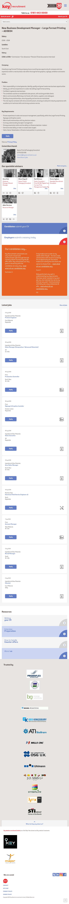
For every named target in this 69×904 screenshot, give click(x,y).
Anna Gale (6, 179)
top (65, 900)
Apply (7, 136)
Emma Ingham (54, 179)
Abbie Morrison (7, 205)
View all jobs (63, 305)
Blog (5, 881)
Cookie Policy (7, 894)
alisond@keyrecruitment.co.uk (26, 155)
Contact (5, 885)
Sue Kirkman (38, 179)
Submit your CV (62, 17)
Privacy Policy (12, 142)
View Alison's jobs (22, 157)
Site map (5, 888)
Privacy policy (7, 891)
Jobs (14, 188)
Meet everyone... (62, 166)
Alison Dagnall (22, 179)
